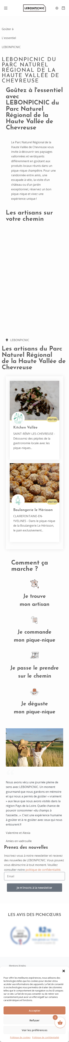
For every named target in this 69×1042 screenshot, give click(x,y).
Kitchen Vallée (25, 427)
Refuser (34, 1020)
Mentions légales (17, 965)
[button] (63, 971)
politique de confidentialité (43, 870)
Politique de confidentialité (45, 1037)
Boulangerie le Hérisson (33, 510)
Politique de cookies (20, 1037)
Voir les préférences (34, 1030)
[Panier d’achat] (63, 8)
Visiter (52, 419)
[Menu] (5, 8)
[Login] (57, 8)
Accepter (34, 1010)
